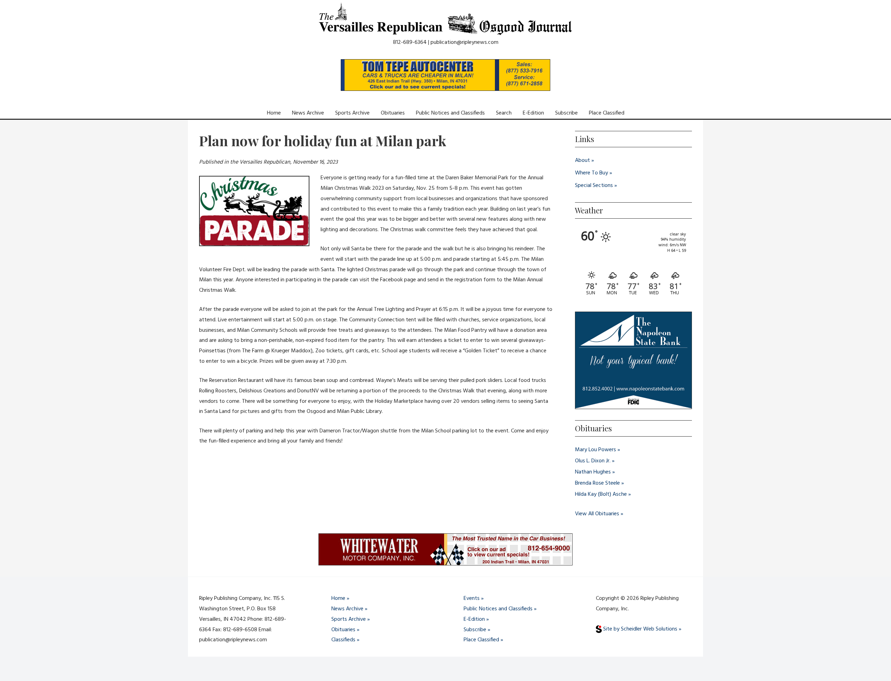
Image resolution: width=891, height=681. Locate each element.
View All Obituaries (597, 513)
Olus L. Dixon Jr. (592, 460)
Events (472, 598)
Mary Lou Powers (595, 449)
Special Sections (594, 185)
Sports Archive (352, 113)
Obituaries (393, 113)
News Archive (308, 113)
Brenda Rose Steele (597, 483)
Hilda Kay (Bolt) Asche (601, 494)
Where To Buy (591, 173)
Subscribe (566, 113)
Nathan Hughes (593, 472)
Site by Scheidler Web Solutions (639, 629)
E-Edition (533, 113)
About (582, 160)
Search (504, 113)
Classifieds (343, 639)
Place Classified (606, 113)
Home (274, 113)
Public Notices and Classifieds (450, 113)
